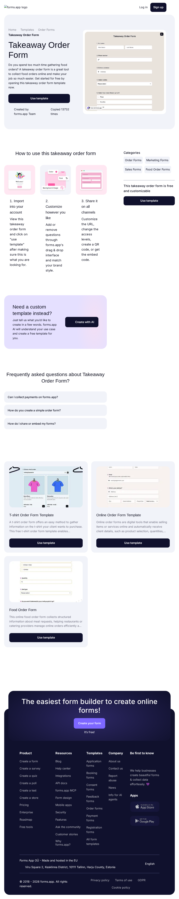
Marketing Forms (157, 160)
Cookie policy (121, 887)
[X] (148, 762)
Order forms (94, 808)
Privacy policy (100, 880)
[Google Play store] (144, 821)
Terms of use (123, 880)
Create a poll (28, 783)
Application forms (93, 763)
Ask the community (68, 827)
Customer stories (66, 834)
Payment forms (92, 818)
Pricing (24, 805)
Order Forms (133, 160)
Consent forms (91, 787)
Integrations (63, 775)
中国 (147, 854)
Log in (143, 7)
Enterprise (26, 812)
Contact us (116, 768)
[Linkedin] (133, 762)
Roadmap (26, 819)
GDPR (141, 880)
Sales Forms (133, 169)
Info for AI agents (115, 797)
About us (114, 761)
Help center (63, 768)
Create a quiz (28, 775)
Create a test (28, 790)
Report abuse (113, 778)
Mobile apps (63, 805)
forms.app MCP (65, 790)
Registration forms (94, 830)
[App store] (144, 807)
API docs (61, 783)
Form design (63, 797)
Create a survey (30, 768)
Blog (58, 761)
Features (60, 819)
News (112, 787)
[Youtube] (156, 762)
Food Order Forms (158, 169)
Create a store (29, 797)
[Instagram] (140, 762)
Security (60, 812)
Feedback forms (92, 799)
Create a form (29, 761)
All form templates (92, 842)
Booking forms (91, 775)
